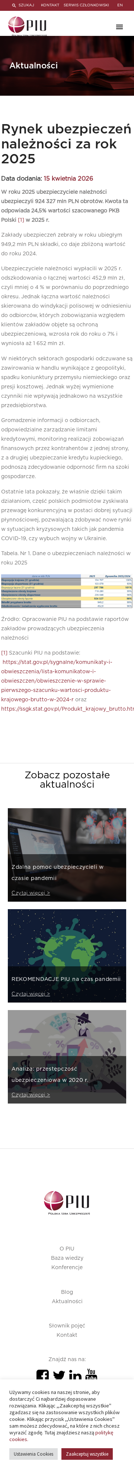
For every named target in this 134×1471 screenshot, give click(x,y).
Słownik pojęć (67, 1326)
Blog (67, 1292)
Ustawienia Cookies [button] (33, 1454)
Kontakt (67, 1335)
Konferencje (67, 1267)
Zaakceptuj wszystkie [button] (87, 1454)
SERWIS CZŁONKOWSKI (86, 5)
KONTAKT (50, 5)
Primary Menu (119, 27)
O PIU (67, 1249)
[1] (21, 220)
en (120, 5)
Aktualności (67, 1301)
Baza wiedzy (67, 1258)
